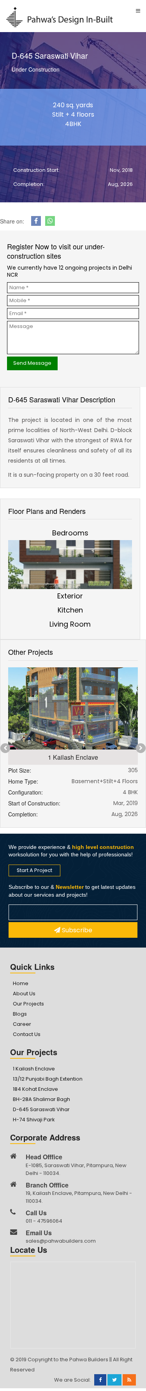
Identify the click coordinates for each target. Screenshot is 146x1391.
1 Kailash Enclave (34, 1068)
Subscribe (76, 930)
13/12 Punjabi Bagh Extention (48, 1079)
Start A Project (34, 870)
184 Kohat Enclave (35, 1089)
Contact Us (26, 1034)
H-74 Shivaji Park (34, 1119)
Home (20, 983)
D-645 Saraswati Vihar (41, 1109)
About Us (24, 993)
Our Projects (28, 1003)
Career (22, 1024)
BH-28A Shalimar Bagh (41, 1099)
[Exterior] (70, 571)
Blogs (20, 1014)
